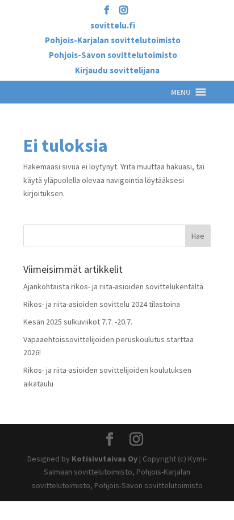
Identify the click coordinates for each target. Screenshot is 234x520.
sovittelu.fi (112, 26)
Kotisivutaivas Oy (104, 459)
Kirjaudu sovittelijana (117, 71)
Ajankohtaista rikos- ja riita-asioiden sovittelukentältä (113, 286)
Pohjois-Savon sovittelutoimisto (113, 55)
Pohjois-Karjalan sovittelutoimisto (113, 40)
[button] (181, 92)
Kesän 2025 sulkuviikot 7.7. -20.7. (77, 322)
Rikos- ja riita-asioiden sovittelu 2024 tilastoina (101, 304)
